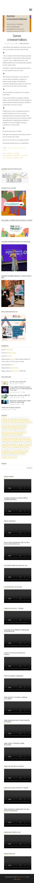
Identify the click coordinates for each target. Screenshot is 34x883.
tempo (21, 158)
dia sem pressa (5, 432)
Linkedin (9, 356)
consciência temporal (20, 422)
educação (15, 438)
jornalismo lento (5, 441)
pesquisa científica (13, 444)
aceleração (9, 153)
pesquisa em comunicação (25, 444)
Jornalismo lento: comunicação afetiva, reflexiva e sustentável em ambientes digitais (20, 401)
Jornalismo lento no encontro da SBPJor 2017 (20, 395)
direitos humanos (6, 435)
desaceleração (14, 428)
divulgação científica (6, 438)
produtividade (16, 447)
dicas (13, 432)
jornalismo (27, 438)
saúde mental (24, 155)
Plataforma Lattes (11, 353)
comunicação (16, 153)
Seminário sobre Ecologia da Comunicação (10, 407)
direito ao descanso (21, 432)
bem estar (26, 419)
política (3, 447)
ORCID (12, 364)
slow (4, 158)
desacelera (16, 155)
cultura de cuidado (6, 425)
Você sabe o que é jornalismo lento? (18, 381)
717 (21, 404)
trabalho (23, 454)
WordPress (22, 877)
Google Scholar (14, 368)
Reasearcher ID (15, 371)
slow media (24, 450)
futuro (21, 438)
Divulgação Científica (16, 147)
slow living (9, 158)
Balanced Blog (17, 879)
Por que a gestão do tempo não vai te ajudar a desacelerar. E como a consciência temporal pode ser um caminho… (21, 388)
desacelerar (23, 425)
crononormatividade (8, 155)
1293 (20, 383)
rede (22, 447)
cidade (3, 422)
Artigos (9, 147)
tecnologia (4, 454)
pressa (9, 447)
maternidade (14, 441)
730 (21, 397)
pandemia (28, 441)
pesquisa (4, 444)
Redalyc (13, 359)
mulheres (22, 441)
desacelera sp (5, 428)
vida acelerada (13, 457)
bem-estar (19, 419)
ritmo (27, 447)
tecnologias (15, 158)
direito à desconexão (17, 435)
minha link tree (9, 349)
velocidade (4, 457)
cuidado (29, 422)
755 (22, 392)
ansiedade (12, 419)
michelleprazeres (24, 43)
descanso (22, 428)
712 (13, 409)
